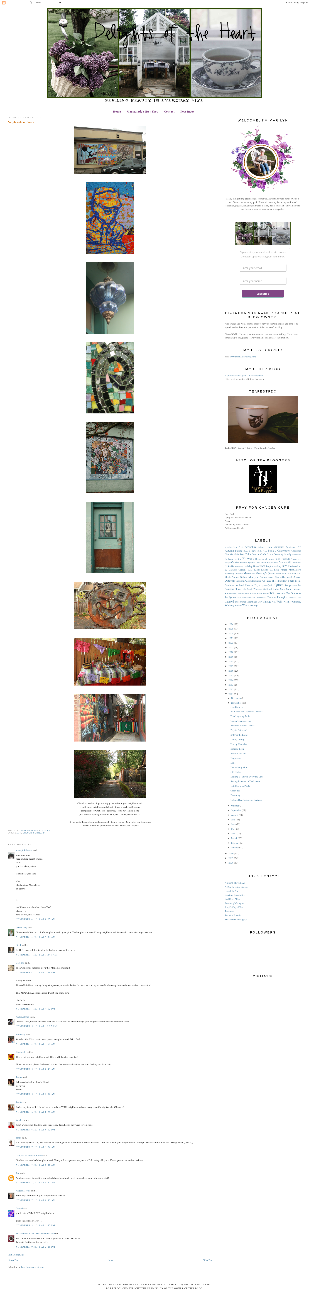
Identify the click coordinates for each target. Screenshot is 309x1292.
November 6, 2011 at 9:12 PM (35, 1129)
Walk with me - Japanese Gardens (246, 711)
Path (263, 581)
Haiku (228, 566)
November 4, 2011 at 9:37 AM (35, 936)
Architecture (291, 547)
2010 (231, 853)
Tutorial (242, 601)
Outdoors (230, 580)
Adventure (250, 547)
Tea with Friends (233, 915)
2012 (231, 689)
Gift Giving (236, 772)
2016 (231, 670)
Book (271, 550)
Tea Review (242, 597)
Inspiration (271, 566)
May (233, 828)
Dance (270, 554)
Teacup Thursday (238, 744)
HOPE (262, 566)
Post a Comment (16, 1254)
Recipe (288, 585)
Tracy (18, 1137)
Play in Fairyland (238, 730)
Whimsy (229, 605)
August (235, 814)
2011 (231, 694)
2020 (231, 652)
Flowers (248, 558)
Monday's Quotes (266, 573)
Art (19, 833)
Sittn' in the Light (238, 734)
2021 (231, 647)
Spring (276, 589)
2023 (231, 638)
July (233, 819)
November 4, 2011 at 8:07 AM (35, 919)
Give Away (266, 562)
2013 (231, 684)
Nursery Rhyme (274, 577)
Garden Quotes (247, 562)
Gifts (258, 562)
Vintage (267, 601)
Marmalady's (295, 569)
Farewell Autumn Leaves (242, 725)
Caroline (20, 962)
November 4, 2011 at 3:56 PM (35, 972)
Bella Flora (262, 551)
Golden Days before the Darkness (246, 799)
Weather (287, 601)
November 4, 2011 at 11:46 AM (36, 954)
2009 (231, 858)
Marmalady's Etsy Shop (142, 111)
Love (276, 569)
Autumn (229, 550)
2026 (231, 624)
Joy (17, 1172)
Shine (238, 589)
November (236, 702)
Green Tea (235, 790)
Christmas (296, 550)
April (234, 833)
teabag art (251, 597)
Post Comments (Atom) (32, 1267)
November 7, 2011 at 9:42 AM (35, 1200)
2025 (231, 628)
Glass (275, 562)
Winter (238, 605)
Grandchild (285, 562)
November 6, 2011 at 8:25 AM (35, 1111)
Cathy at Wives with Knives (29, 1155)
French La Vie (231, 891)
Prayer (257, 585)
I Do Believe (236, 706)
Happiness (235, 758)
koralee (19, 1120)
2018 (231, 661)
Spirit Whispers (255, 589)
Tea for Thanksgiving (240, 720)
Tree (237, 601)
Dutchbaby (21, 1052)
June (233, 824)
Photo (275, 580)
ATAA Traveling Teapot (236, 886)
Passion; (240, 580)
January (235, 847)
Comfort (256, 554)
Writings (254, 605)
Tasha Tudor (263, 593)
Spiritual (267, 589)
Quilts (270, 585)
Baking (238, 550)
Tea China (280, 593)
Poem (291, 580)
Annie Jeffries (22, 1016)
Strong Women (293, 589)
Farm (230, 558)
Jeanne (19, 1077)
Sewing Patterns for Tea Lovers (245, 781)
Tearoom (272, 597)
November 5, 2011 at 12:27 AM (36, 1026)
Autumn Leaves (238, 753)
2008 (231, 862)
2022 (231, 642)
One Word (287, 577)
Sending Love (237, 748)
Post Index (187, 111)
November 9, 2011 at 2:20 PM (35, 1246)
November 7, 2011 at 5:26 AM (35, 1147)
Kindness (292, 566)
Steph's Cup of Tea (234, 907)
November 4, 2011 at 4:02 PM (35, 1008)
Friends (285, 558)
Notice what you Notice (253, 577)
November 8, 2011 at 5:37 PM (35, 1225)
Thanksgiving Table (240, 716)
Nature (235, 577)
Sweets (253, 593)
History (240, 566)
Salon (294, 585)
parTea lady (21, 927)
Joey (279, 566)
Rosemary (21, 1034)
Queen (264, 585)
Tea (271, 592)
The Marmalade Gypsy (236, 919)
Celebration (283, 550)
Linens (264, 569)
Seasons (229, 589)
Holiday (248, 566)
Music (228, 577)
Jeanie (19, 1102)
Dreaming (278, 554)
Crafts (263, 554)
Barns (246, 551)
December (236, 698)
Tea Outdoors (293, 593)
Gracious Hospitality (235, 894)
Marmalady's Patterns (234, 573)
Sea (299, 585)
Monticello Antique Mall (288, 573)
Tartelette (229, 911)
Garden (235, 562)
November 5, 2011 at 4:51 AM (35, 1043)
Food (277, 558)
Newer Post (13, 1260)
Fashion (237, 558)
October (235, 805)
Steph (18, 945)
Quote (278, 584)
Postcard (249, 585)
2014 (231, 680)
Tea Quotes (230, 597)
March (234, 838)
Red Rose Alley (232, 899)
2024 (231, 633)
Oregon (27, 833)
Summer (229, 593)
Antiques (279, 547)
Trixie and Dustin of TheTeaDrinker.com (35, 1233)
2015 (231, 675)
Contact (169, 111)
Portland (39, 833)
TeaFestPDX (261, 597)
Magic (284, 569)
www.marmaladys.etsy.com (243, 356)
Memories (249, 573)
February (235, 842)
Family (287, 554)
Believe (252, 550)
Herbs (234, 566)
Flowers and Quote (264, 558)
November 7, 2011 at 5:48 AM (35, 1164)
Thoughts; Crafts (294, 597)
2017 (231, 666)
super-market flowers (241, 593)
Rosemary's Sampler (234, 903)
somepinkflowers (24, 850)
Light (257, 569)
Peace (268, 580)
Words (245, 605)
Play (285, 580)
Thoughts (282, 597)
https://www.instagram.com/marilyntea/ (244, 375)
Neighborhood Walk (240, 786)
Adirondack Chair (235, 547)
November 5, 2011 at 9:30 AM (35, 1094)
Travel (229, 601)
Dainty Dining (237, 739)
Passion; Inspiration (252, 580)
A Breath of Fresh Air (235, 882)
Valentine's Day (254, 601)
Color (248, 554)
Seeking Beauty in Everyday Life (246, 776)
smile (244, 589)
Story (282, 589)
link (271, 570)
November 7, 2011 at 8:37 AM (35, 1182)
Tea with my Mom (239, 767)
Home (117, 111)
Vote (274, 602)
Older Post (208, 1260)
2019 (231, 656)
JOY (284, 566)
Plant (280, 580)
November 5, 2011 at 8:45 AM (35, 1069)
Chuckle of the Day (234, 554)
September (236, 810)
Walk (279, 601)
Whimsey (296, 601)
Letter (250, 570)
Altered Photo (265, 547)
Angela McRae (23, 1190)
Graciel (19, 1208)
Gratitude (296, 562)
